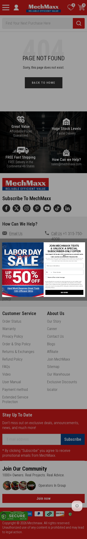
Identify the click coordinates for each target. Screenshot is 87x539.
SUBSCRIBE (64, 292)
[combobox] (48, 272)
